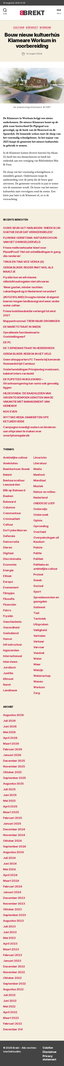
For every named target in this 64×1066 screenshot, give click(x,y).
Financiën (9, 604)
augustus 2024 (13, 852)
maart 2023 (11, 949)
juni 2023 (10, 932)
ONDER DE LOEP (44, 503)
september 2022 (14, 983)
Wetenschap (41, 675)
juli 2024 (9, 858)
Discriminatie (12, 558)
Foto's (7, 610)
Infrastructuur (12, 644)
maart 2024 (11, 880)
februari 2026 (12, 749)
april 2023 (10, 943)
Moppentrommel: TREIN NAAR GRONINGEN (31, 321)
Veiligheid (40, 630)
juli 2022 (9, 995)
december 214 (13, 1029)
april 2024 (10, 875)
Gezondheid (11, 627)
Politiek (38, 558)
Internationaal (12, 656)
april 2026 (10, 737)
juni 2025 (10, 795)
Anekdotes (10, 463)
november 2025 (14, 766)
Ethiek (7, 576)
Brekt (16, 1047)
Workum (45, 27)
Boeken (8, 496)
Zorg (36, 693)
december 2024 (14, 829)
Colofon (48, 1047)
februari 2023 (12, 955)
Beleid (7, 474)
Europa (8, 581)
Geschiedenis (12, 621)
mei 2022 (9, 1006)
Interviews (10, 661)
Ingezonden (11, 650)
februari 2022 (12, 1023)
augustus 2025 (13, 783)
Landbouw (10, 690)
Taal (36, 613)
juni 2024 (10, 863)
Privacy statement (49, 1057)
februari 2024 (12, 886)
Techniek (39, 618)
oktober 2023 (12, 909)
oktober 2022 (12, 978)
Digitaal (8, 553)
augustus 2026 (13, 715)
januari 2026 (12, 755)
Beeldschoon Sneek (16, 469)
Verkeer (38, 641)
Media (37, 469)
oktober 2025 (12, 772)
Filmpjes (8, 593)
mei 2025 (9, 800)
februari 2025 (12, 818)
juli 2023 (9, 926)
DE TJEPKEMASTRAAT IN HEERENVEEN (28, 348)
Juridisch (9, 667)
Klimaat (8, 678)
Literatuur (40, 463)
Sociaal (38, 586)
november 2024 (14, 835)
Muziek (38, 486)
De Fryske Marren (15, 530)
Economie (9, 564)
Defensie (9, 536)
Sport (37, 591)
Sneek (37, 580)
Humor (7, 638)
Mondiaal (39, 480)
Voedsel (38, 653)
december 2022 (14, 966)
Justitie (8, 673)
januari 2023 (12, 960)
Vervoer (38, 647)
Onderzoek (40, 514)
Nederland (40, 497)
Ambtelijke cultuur (15, 457)
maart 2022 (11, 1018)
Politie (37, 553)
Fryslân (8, 616)
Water (37, 658)
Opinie (37, 520)
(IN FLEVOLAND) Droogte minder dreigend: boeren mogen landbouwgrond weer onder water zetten (31, 301)
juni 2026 (10, 726)
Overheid (39, 531)
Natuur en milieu (44, 491)
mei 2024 (9, 869)
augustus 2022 (13, 989)
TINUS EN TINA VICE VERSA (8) (23, 261)
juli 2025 (9, 789)
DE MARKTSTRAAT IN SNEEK (22, 326)
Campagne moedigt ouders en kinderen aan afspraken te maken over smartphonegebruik (29, 431)
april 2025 (10, 806)
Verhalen (39, 635)
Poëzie (37, 547)
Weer (37, 664)
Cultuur (18, 27)
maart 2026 (11, 743)
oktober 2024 (12, 840)
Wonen (38, 681)
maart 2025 (11, 812)
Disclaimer (50, 1051)
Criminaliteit (11, 518)
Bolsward (9, 501)
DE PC (7, 342)
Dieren (7, 547)
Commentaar (12, 513)
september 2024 (14, 846)
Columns (9, 507)
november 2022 (14, 972)
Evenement (10, 587)
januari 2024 (12, 892)
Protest (38, 574)
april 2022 (10, 1012)
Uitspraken (40, 624)
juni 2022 (9, 1000)
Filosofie (8, 598)
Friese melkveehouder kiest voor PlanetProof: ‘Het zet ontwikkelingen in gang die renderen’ (31, 252)
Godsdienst (11, 633)
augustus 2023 (13, 920)
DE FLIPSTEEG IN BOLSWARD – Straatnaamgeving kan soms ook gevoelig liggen (31, 383)
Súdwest (32, 27)
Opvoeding (40, 526)
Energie (8, 570)
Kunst (7, 684)
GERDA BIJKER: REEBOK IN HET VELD (27, 353)
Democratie (11, 541)
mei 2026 (9, 732)
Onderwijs (40, 509)
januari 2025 (12, 823)
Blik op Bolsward (14, 490)
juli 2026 (9, 720)
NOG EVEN (10, 411)
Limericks (40, 457)
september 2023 (14, 915)
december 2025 (14, 760)
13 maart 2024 (34, 53)
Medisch (39, 474)
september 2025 (14, 777)
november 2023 (14, 903)
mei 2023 (9, 938)
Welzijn (38, 670)
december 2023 (14, 898)
